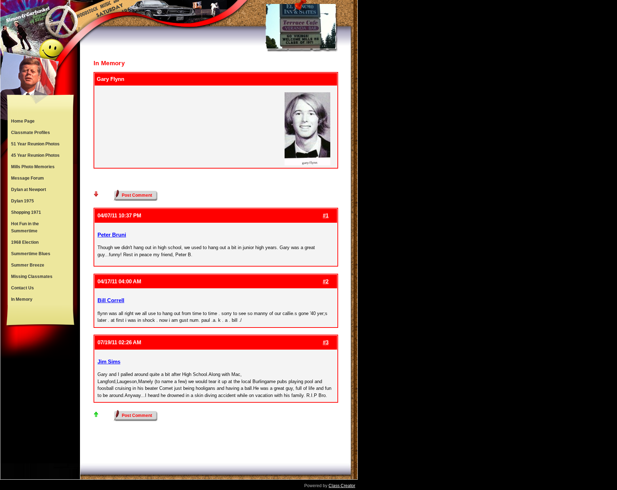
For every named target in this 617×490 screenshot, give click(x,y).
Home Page (23, 121)
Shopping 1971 (26, 212)
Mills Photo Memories (33, 166)
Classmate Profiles (30, 132)
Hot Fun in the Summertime (25, 227)
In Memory (21, 299)
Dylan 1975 (22, 200)
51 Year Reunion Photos (35, 143)
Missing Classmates (31, 276)
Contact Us (22, 287)
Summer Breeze (27, 265)
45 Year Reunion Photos (35, 155)
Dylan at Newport (28, 189)
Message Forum (27, 178)
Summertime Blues (30, 253)
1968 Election (25, 242)
